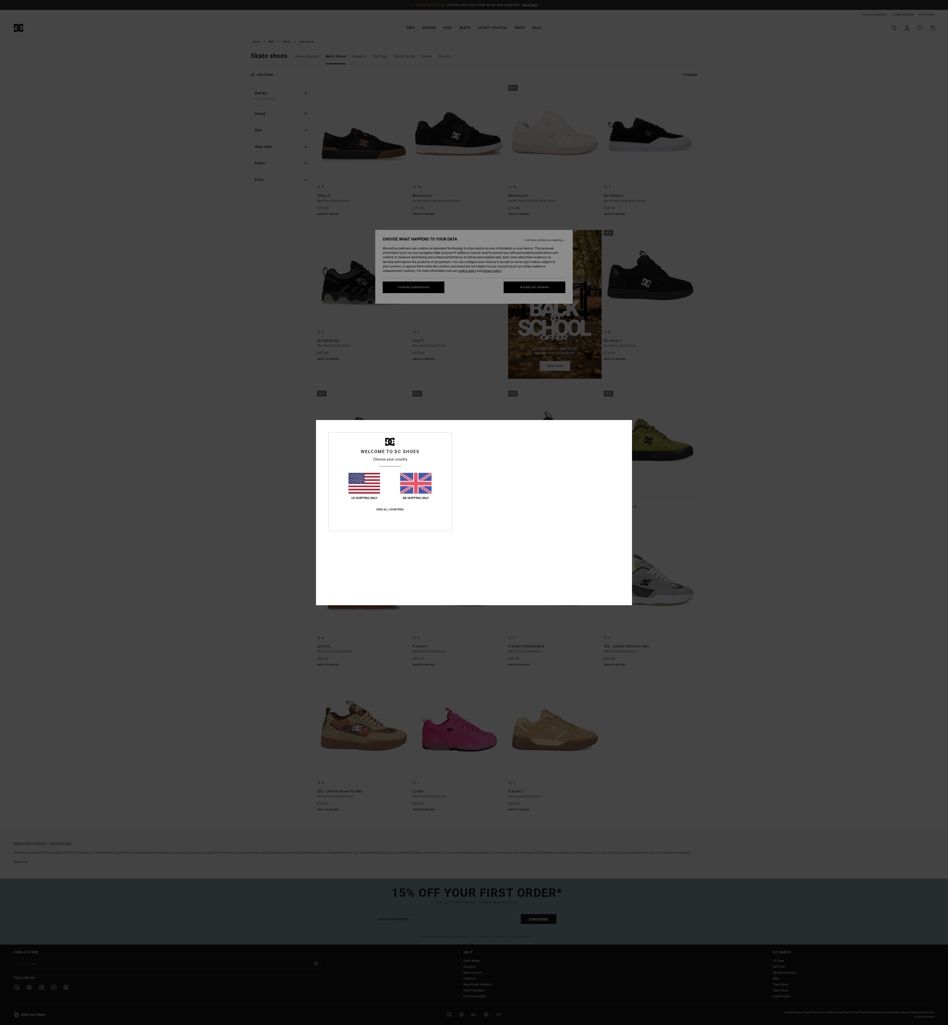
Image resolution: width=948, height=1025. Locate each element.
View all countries (390, 509)
